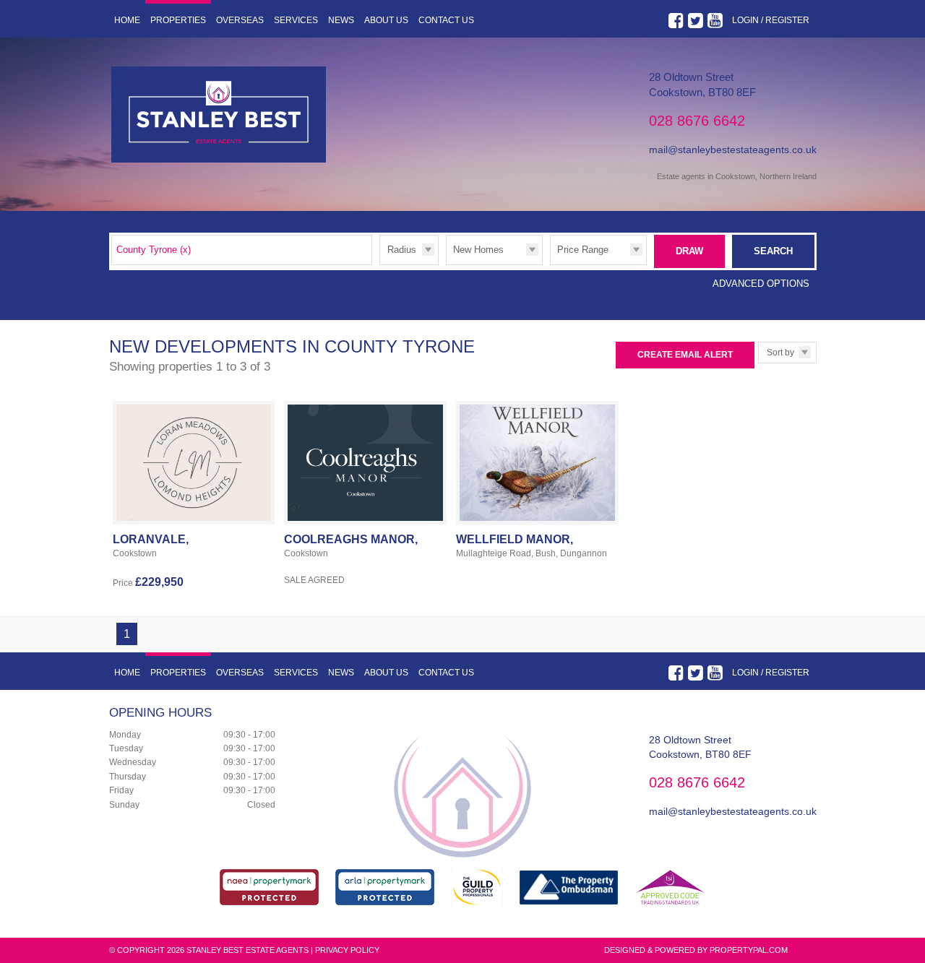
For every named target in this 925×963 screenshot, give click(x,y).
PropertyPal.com (749, 950)
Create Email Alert (685, 355)
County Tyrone (153, 249)
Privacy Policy (347, 950)
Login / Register (770, 20)
